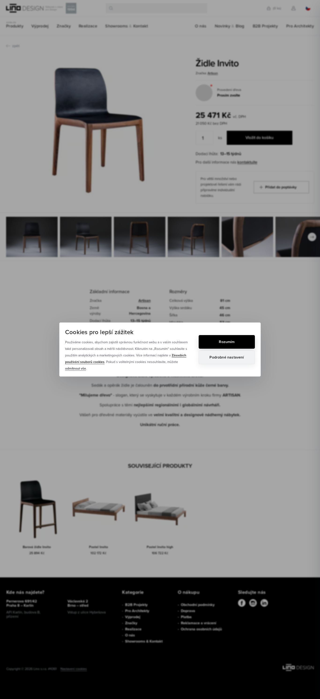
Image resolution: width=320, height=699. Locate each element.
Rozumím (226, 341)
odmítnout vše (75, 368)
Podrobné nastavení (226, 357)
